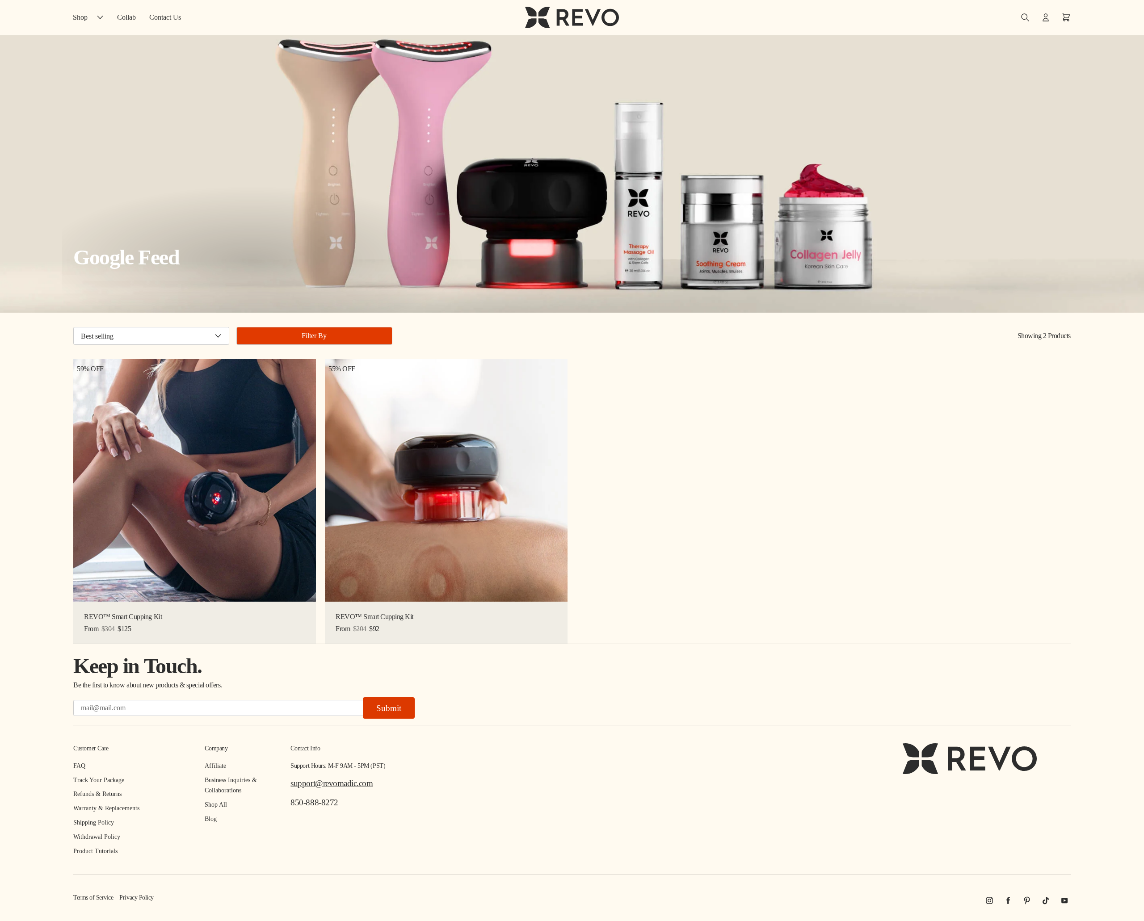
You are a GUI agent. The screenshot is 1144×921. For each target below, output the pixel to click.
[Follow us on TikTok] (1045, 900)
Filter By (314, 335)
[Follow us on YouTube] (1064, 900)
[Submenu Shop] (102, 17)
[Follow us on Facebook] (1008, 900)
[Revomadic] (572, 17)
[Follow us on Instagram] (989, 900)
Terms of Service (93, 897)
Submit (388, 708)
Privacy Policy (136, 897)
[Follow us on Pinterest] (1027, 900)
